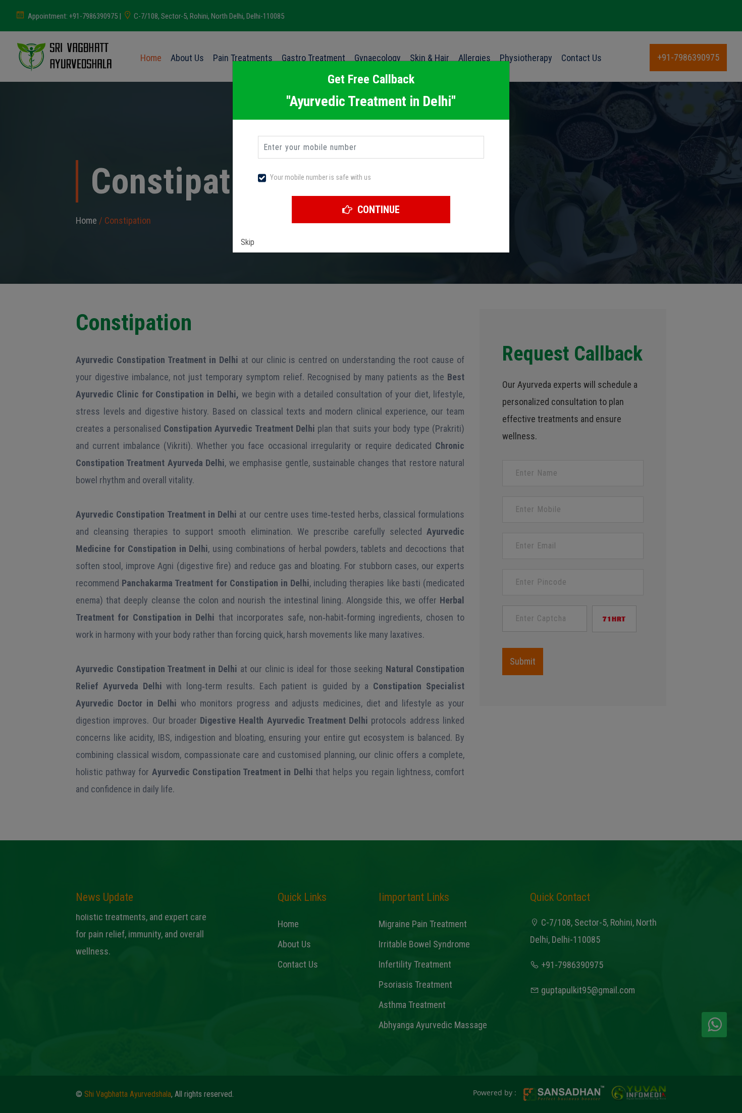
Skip (247, 242)
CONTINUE (377, 210)
